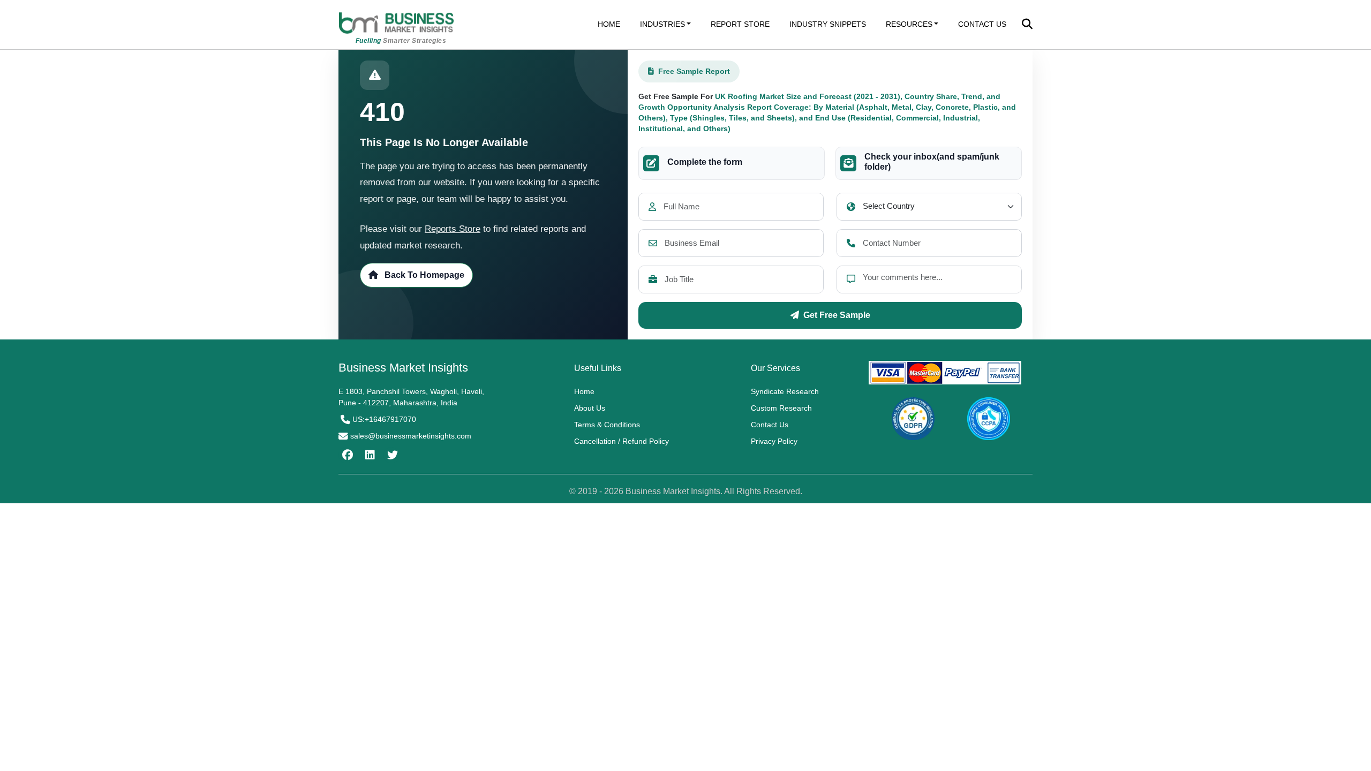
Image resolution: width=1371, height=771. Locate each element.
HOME (609, 24)
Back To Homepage (423, 274)
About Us (589, 408)
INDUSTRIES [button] (662, 24)
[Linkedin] (368, 455)
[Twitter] (391, 455)
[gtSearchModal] (1027, 25)
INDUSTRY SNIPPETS (827, 24)
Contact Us (769, 424)
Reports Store (452, 229)
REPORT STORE (740, 24)
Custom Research (781, 408)
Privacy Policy (774, 441)
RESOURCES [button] (909, 24)
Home (584, 391)
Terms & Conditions (607, 424)
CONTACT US (982, 24)
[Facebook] (346, 455)
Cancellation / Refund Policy (621, 441)
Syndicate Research (785, 391)
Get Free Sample (836, 315)
